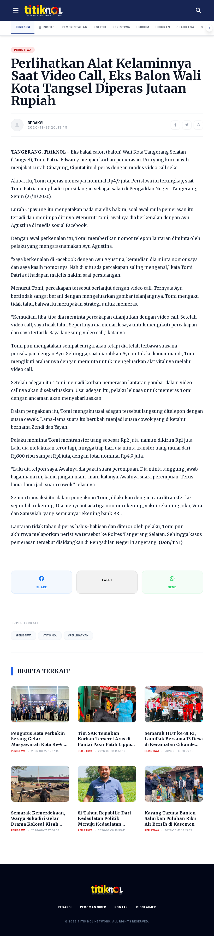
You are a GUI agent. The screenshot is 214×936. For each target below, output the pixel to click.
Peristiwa (121, 27)
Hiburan (163, 27)
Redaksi (65, 907)
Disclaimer (146, 907)
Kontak (121, 907)
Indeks (49, 27)
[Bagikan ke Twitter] (187, 125)
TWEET (106, 579)
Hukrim (142, 27)
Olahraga (185, 27)
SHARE (41, 587)
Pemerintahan (74, 27)
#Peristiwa (23, 635)
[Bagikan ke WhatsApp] (198, 125)
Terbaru (22, 26)
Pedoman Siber (93, 907)
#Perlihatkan (78, 635)
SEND (172, 587)
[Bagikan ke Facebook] (175, 125)
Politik (100, 27)
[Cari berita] (198, 10)
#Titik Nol (50, 635)
